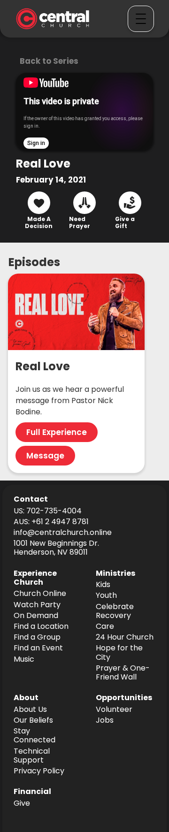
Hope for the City (119, 652)
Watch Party (37, 605)
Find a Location (41, 627)
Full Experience (56, 432)
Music (24, 659)
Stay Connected (34, 735)
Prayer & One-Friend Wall (123, 673)
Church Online (40, 594)
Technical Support (32, 756)
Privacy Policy (39, 771)
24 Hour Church (125, 637)
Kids (103, 585)
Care (105, 627)
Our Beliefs (33, 720)
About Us (30, 710)
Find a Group (37, 637)
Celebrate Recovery (115, 611)
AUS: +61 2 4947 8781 (51, 522)
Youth (106, 596)
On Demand (36, 616)
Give (22, 804)
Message (45, 455)
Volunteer (114, 710)
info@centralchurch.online (63, 533)
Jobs (105, 720)
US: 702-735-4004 (48, 511)
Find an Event (38, 648)
